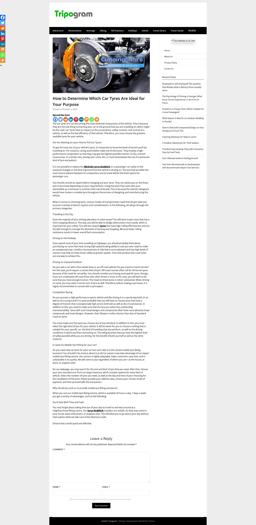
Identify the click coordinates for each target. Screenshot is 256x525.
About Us (168, 56)
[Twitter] (60, 119)
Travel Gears (159, 30)
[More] (97, 119)
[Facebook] (55, 119)
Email (106, 486)
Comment (59, 449)
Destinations (74, 30)
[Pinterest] (76, 119)
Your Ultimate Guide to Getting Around (180, 158)
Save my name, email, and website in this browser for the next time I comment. (102, 499)
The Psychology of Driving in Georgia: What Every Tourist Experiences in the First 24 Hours (182, 99)
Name (56, 486)
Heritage (90, 30)
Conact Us (168, 68)
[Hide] (1, 65)
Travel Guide (177, 30)
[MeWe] (81, 119)
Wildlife (192, 30)
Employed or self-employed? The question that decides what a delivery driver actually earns (181, 87)
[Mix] (86, 119)
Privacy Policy (170, 62)
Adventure (58, 30)
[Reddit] (65, 119)
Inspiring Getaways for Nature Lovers (179, 136)
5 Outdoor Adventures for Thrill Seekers (180, 142)
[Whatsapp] (91, 119)
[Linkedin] (71, 119)
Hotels (145, 30)
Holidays (132, 30)
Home (167, 50)
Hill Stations (117, 30)
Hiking (103, 30)
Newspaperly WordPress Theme (140, 521)
